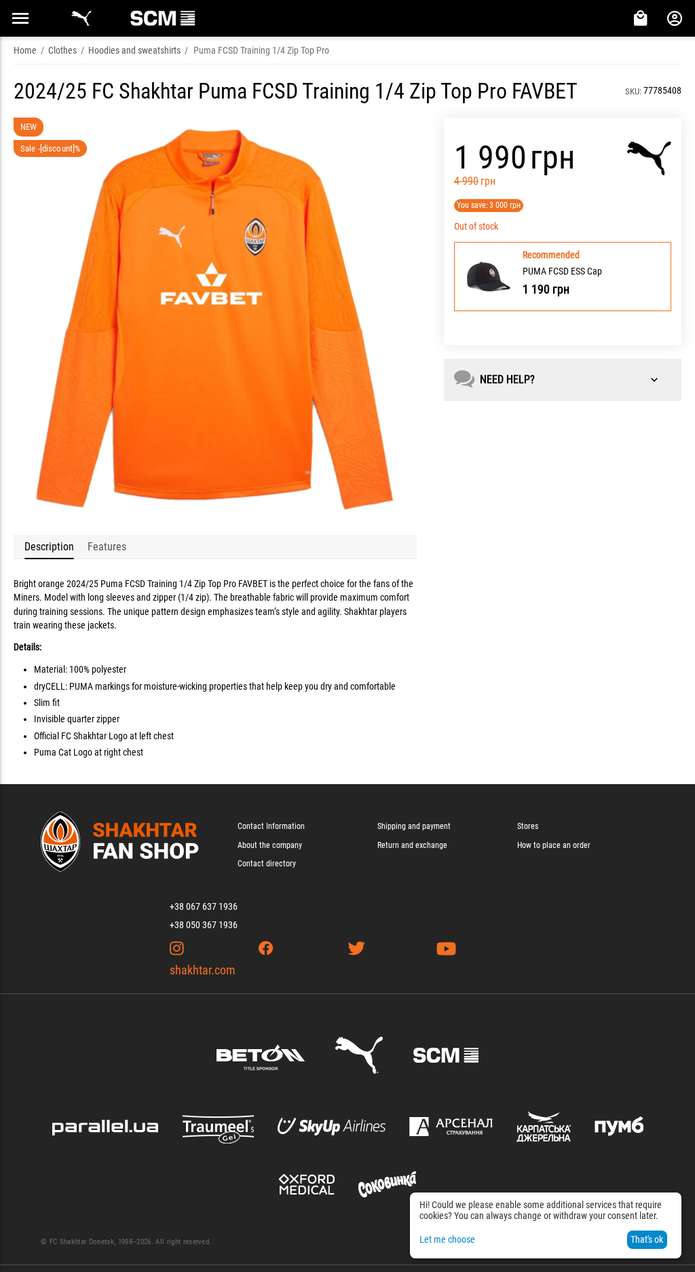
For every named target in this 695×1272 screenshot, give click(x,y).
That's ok (647, 1239)
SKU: (633, 91)
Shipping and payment (414, 826)
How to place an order (553, 845)
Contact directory (267, 863)
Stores (527, 826)
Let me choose (447, 1239)
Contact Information (271, 826)
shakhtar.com (203, 970)
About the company (270, 845)
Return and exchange (412, 845)
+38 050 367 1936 (204, 924)
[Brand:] (649, 158)
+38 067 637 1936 (204, 906)
